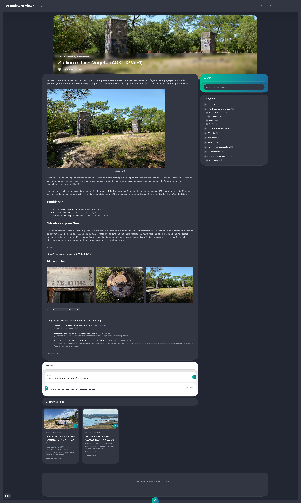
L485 (159, 191)
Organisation (274, 6)
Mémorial (211, 133)
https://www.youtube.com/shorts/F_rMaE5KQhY (69, 254)
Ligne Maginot (214, 160)
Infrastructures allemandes (218, 109)
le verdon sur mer (60, 310)
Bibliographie (212, 104)
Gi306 (111, 191)
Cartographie (290, 6)
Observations (213, 142)
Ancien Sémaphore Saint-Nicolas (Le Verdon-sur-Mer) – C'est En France (81, 341)
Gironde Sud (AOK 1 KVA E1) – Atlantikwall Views (72, 325)
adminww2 (67, 69)
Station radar (74, 310)
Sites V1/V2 (213, 120)
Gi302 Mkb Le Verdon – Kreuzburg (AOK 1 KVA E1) (60, 440)
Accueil (264, 6)
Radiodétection (83, 57)
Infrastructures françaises (218, 128)
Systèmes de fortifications (218, 156)
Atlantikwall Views (20, 6)
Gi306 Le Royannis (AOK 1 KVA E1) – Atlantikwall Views (74, 333)
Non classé (212, 138)
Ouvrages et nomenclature (218, 147)
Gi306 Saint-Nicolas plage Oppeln (67, 216)
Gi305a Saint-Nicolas (61, 212)
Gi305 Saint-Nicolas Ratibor (64, 209)
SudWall (212, 124)
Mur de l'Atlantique (67, 57)
